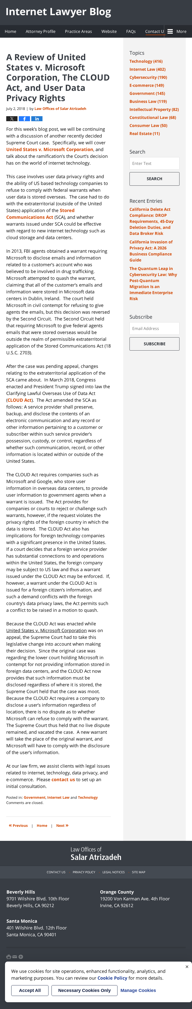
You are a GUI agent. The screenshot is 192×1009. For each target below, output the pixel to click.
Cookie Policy (112, 978)
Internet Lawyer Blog (58, 13)
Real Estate (145, 133)
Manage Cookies (138, 990)
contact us (63, 779)
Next (62, 825)
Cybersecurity (148, 77)
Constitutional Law (153, 117)
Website (109, 31)
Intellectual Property (154, 109)
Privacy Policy (84, 872)
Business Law (148, 101)
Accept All (30, 990)
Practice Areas (78, 31)
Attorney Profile (41, 31)
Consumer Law (148, 125)
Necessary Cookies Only (84, 990)
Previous (18, 825)
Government (35, 797)
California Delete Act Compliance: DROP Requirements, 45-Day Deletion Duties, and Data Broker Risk (152, 221)
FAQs (131, 31)
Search (154, 178)
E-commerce (147, 85)
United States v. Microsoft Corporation (49, 149)
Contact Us (155, 31)
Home (10, 31)
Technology (88, 797)
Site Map (138, 872)
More (181, 31)
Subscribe (155, 344)
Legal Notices (113, 872)
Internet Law (58, 797)
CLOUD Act (20, 400)
